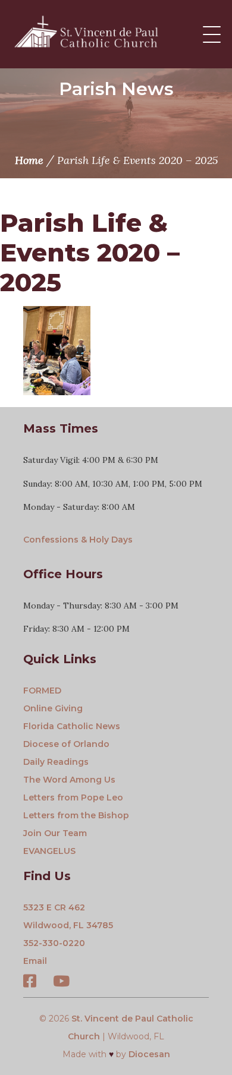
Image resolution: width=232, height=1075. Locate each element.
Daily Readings (56, 761)
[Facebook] (29, 982)
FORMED (42, 690)
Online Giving (53, 708)
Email (35, 961)
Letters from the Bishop (76, 815)
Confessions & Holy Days (78, 539)
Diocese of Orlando (66, 744)
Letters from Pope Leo (73, 797)
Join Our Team (55, 833)
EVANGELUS (49, 851)
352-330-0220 (54, 943)
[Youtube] (61, 982)
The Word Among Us (69, 779)
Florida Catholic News (71, 726)
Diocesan (149, 1054)
